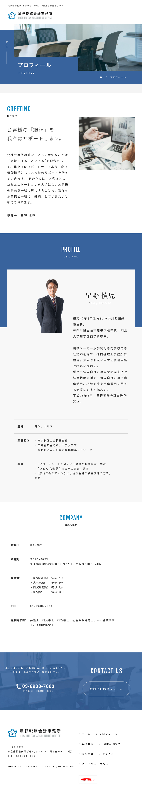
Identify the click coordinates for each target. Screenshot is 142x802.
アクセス (108, 754)
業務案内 (88, 744)
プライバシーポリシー (97, 764)
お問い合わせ (111, 744)
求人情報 (88, 754)
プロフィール (108, 734)
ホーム (86, 734)
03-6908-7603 (25, 755)
